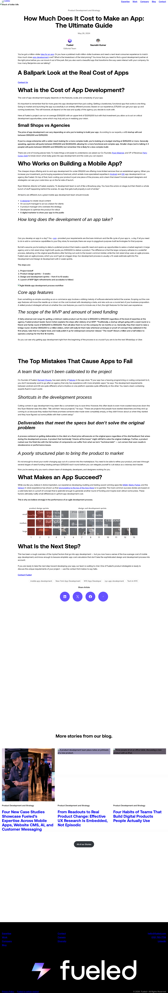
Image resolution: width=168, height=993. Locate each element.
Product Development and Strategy (84, 10)
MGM (125, 485)
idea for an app (47, 54)
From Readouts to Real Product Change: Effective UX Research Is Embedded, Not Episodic (83, 818)
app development (41, 57)
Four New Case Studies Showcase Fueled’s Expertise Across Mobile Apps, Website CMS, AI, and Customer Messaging (27, 820)
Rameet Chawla (45, 380)
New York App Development (68, 581)
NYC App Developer (92, 581)
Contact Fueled (25, 575)
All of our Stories (84, 844)
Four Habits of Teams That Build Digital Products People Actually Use (137, 816)
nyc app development (114, 581)
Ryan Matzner (118, 153)
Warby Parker (134, 485)
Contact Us (23, 82)
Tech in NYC (132, 581)
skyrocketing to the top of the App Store (76, 488)
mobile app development (41, 581)
